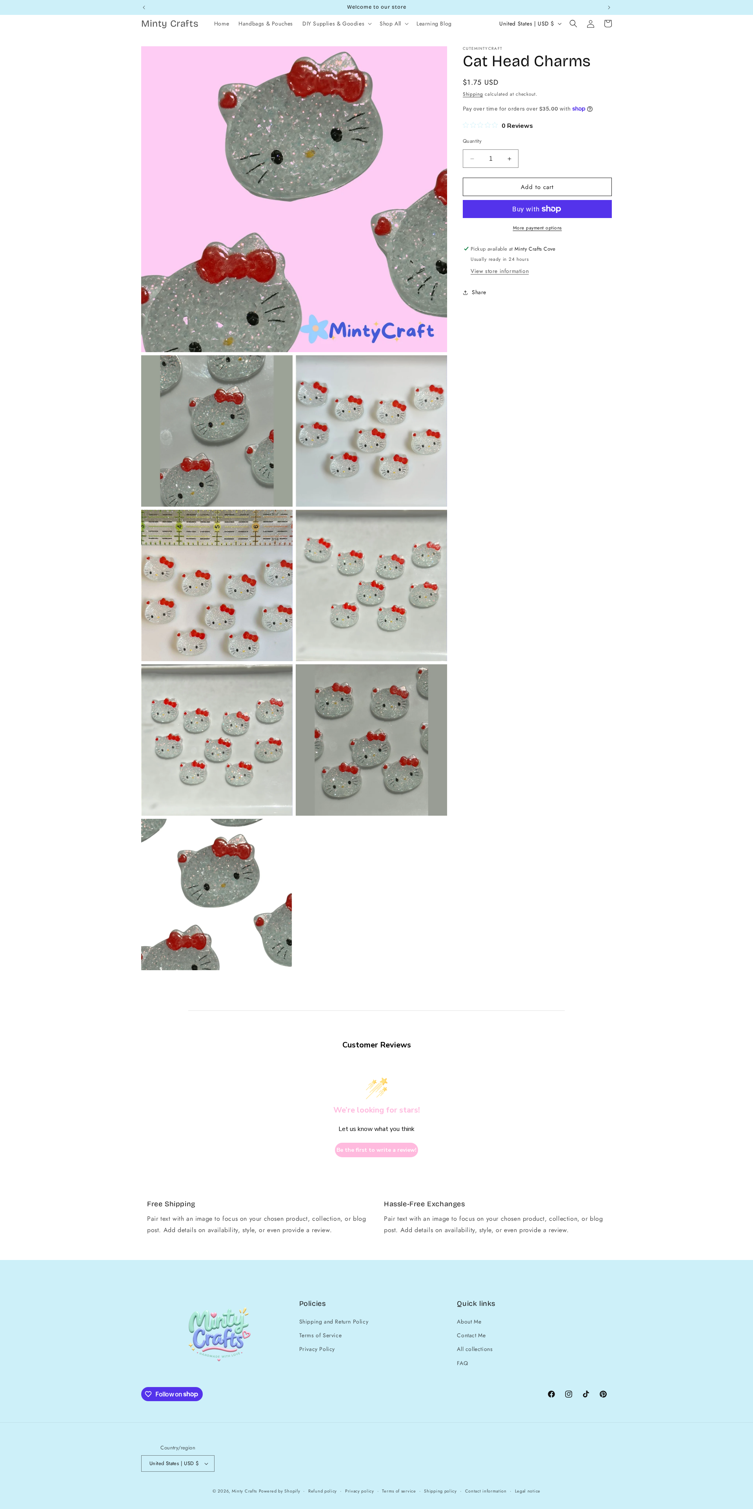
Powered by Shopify (279, 1491)
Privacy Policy (317, 1349)
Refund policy (322, 1491)
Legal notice (527, 1491)
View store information (500, 271)
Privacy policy (359, 1491)
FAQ (462, 1363)
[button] (336, 23)
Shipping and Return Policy (334, 1321)
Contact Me (471, 1335)
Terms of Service (320, 1335)
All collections (475, 1349)
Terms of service (399, 1491)
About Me (469, 1321)
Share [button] (479, 292)
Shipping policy (440, 1491)
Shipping (473, 94)
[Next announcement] (609, 7)
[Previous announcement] (144, 7)
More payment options (537, 227)
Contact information (486, 1491)
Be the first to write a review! (376, 1150)
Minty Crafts (244, 1491)
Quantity (472, 141)
